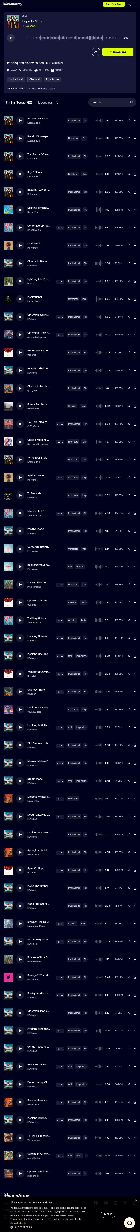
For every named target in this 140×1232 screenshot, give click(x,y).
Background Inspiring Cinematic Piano (50, 993)
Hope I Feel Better (38, 350)
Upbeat (79, 566)
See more (57, 62)
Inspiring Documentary (40, 636)
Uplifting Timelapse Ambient (44, 207)
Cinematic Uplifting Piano (42, 314)
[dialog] (70, 1214)
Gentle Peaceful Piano (40, 1046)
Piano (83, 406)
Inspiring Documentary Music (44, 832)
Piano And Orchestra (39, 903)
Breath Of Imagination (40, 136)
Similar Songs (19, 102)
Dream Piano (35, 778)
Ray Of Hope (35, 172)
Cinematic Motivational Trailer (45, 386)
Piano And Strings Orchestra (44, 886)
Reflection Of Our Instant (42, 118)
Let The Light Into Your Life (43, 582)
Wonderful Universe (39, 671)
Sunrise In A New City (40, 1153)
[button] (49, 1227)
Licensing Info (48, 102)
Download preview (17, 88)
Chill (70, 566)
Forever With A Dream (40, 957)
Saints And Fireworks (39, 404)
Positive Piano (35, 529)
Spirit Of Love (35, 475)
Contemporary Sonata (40, 225)
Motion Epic (34, 243)
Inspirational (16, 79)
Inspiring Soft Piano (38, 725)
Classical (34, 79)
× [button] (136, 1200)
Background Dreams (39, 564)
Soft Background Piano (41, 939)
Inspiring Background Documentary (48, 654)
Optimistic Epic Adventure (43, 1171)
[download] (135, 120)
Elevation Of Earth (38, 921)
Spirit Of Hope (35, 868)
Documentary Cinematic (42, 1082)
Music (25, 16)
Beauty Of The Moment (41, 975)
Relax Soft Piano (37, 1064)
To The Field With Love (40, 1135)
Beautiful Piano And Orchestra (45, 368)
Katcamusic (31, 26)
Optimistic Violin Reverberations (46, 600)
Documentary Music (39, 814)
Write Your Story (37, 457)
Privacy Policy (17, 1219)
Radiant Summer (37, 1100)
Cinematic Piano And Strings (44, 1010)
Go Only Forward (37, 422)
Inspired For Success (39, 707)
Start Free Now (114, 4)
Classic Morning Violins (41, 439)
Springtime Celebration (41, 850)
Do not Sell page (18, 1223)
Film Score (52, 79)
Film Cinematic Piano (39, 743)
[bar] (135, 4)
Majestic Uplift (35, 511)
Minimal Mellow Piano (40, 761)
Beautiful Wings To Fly (40, 189)
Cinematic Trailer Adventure (44, 332)
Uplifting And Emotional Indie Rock (47, 279)
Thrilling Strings (36, 618)
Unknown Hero (36, 689)
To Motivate (34, 493)
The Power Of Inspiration (42, 154)
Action (84, 620)
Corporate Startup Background (46, 546)
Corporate (73, 299)
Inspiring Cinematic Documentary (47, 1028)
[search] (129, 4)
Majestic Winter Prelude (41, 796)
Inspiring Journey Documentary (45, 1118)
